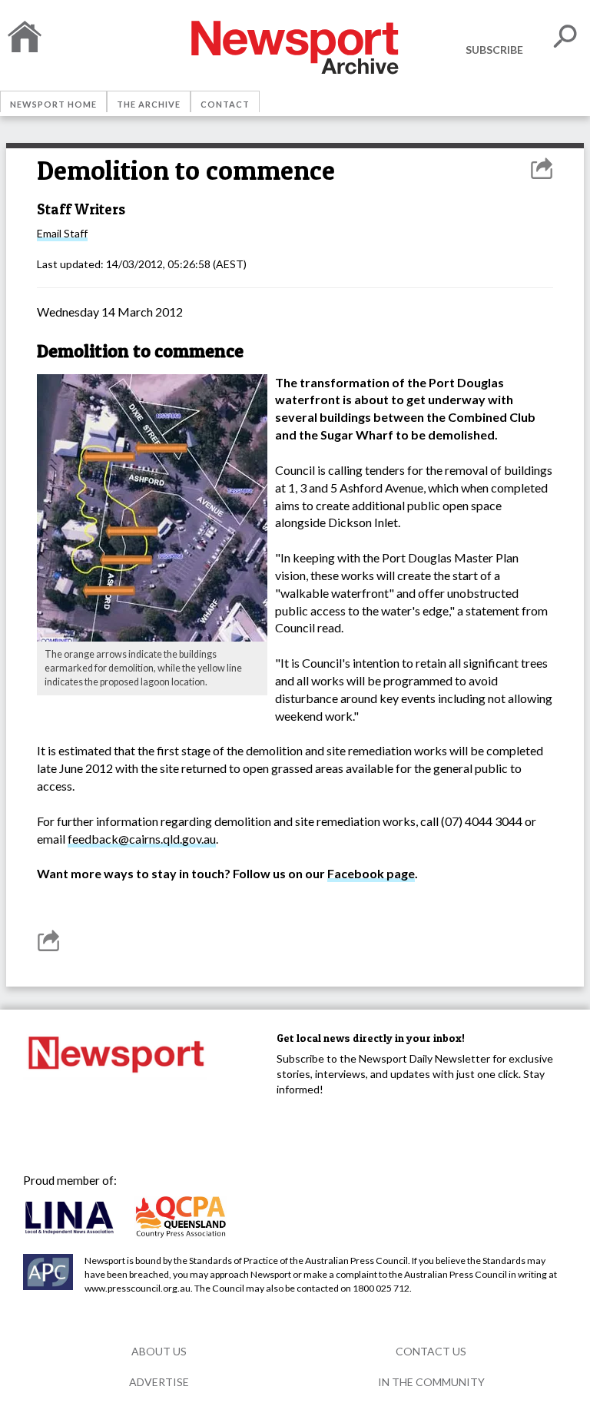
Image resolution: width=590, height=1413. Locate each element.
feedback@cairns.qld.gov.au (142, 838)
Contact (225, 104)
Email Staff (62, 233)
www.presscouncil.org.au (138, 1288)
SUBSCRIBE (494, 49)
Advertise (159, 1381)
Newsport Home (53, 104)
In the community (431, 1381)
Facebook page (371, 873)
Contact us (431, 1351)
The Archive (149, 104)
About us (159, 1351)
